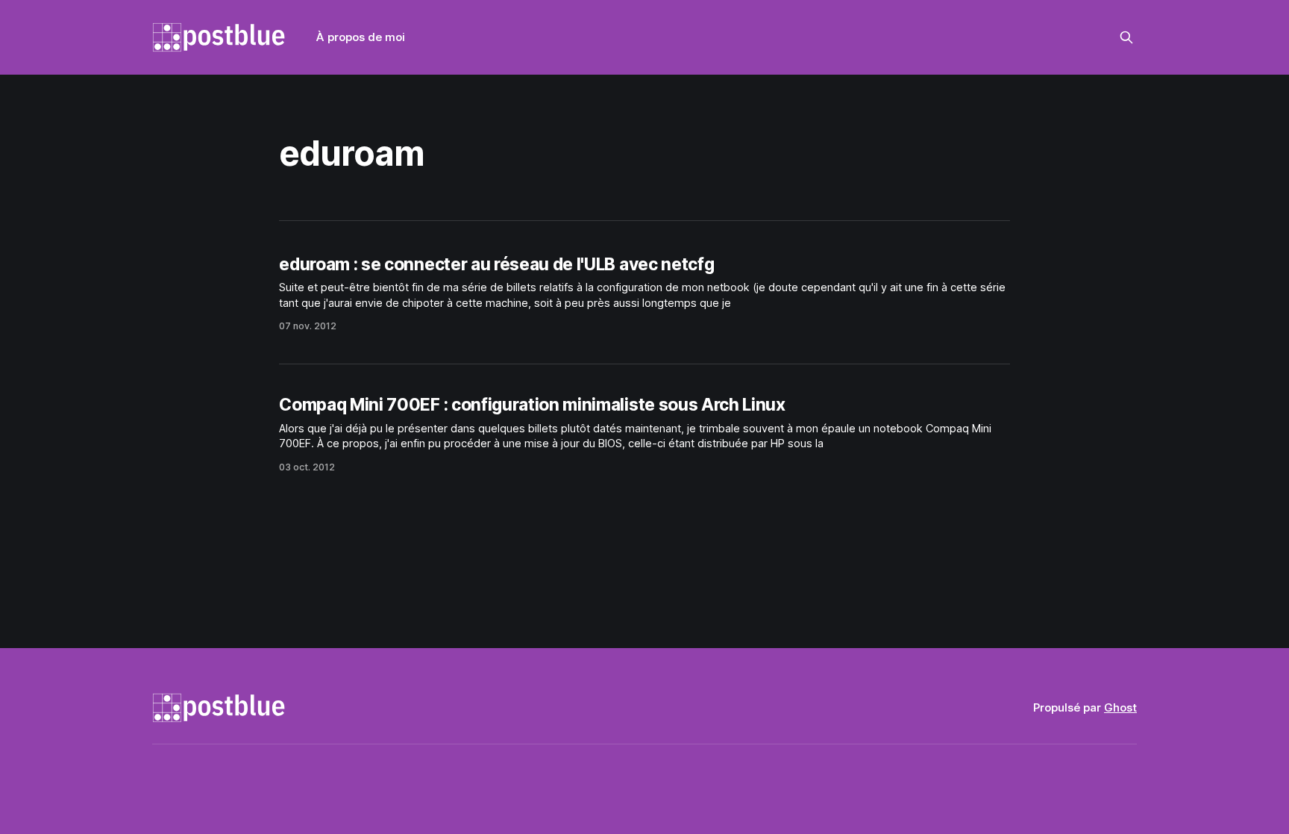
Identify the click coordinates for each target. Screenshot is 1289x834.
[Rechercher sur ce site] (1126, 37)
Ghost (1120, 707)
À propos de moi (360, 37)
